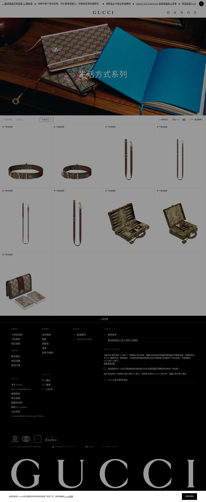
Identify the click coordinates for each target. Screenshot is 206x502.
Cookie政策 (68, 497)
